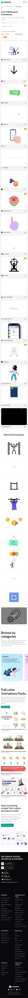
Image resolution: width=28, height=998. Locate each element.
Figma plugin (4, 902)
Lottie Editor (4, 908)
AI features (18, 958)
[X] (14, 989)
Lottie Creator (4, 900)
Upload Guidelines (19, 981)
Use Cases (3, 936)
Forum (16, 942)
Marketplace (4, 915)
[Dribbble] (19, 989)
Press (2, 970)
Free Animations (5, 913)
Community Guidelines (20, 979)
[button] (14, 22)
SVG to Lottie (18, 915)
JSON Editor (18, 921)
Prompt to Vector (19, 910)
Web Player (18, 908)
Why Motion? (4, 942)
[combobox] (9, 34)
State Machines (19, 951)
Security (17, 970)
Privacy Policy (18, 967)
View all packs (5, 706)
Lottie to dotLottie (20, 919)
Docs (16, 933)
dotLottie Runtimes (20, 956)
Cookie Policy (18, 976)
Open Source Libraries (20, 926)
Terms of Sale (18, 974)
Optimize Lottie (19, 924)
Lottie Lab (17, 947)
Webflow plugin (19, 900)
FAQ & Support (19, 945)
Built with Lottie (5, 940)
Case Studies (4, 933)
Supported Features (20, 954)
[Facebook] (8, 989)
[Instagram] (11, 989)
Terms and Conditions (20, 972)
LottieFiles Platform (6, 898)
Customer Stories (5, 938)
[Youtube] (17, 989)
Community (18, 949)
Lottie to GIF (18, 917)
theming (10, 26)
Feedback (3, 968)
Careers (3, 974)
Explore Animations (6, 920)
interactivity (4, 26)
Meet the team (4, 972)
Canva (16, 902)
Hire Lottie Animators (6, 917)
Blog (16, 938)
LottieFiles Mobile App (6, 911)
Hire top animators (7, 825)
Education (17, 936)
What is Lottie (18, 940)
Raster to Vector (19, 912)
